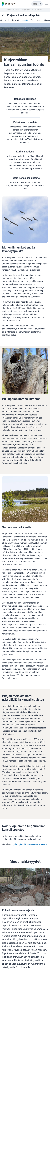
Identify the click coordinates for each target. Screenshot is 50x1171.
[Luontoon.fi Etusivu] (9, 3)
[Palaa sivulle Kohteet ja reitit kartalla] (2, 15)
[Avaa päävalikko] (46, 4)
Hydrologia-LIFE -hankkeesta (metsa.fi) (29, 844)
